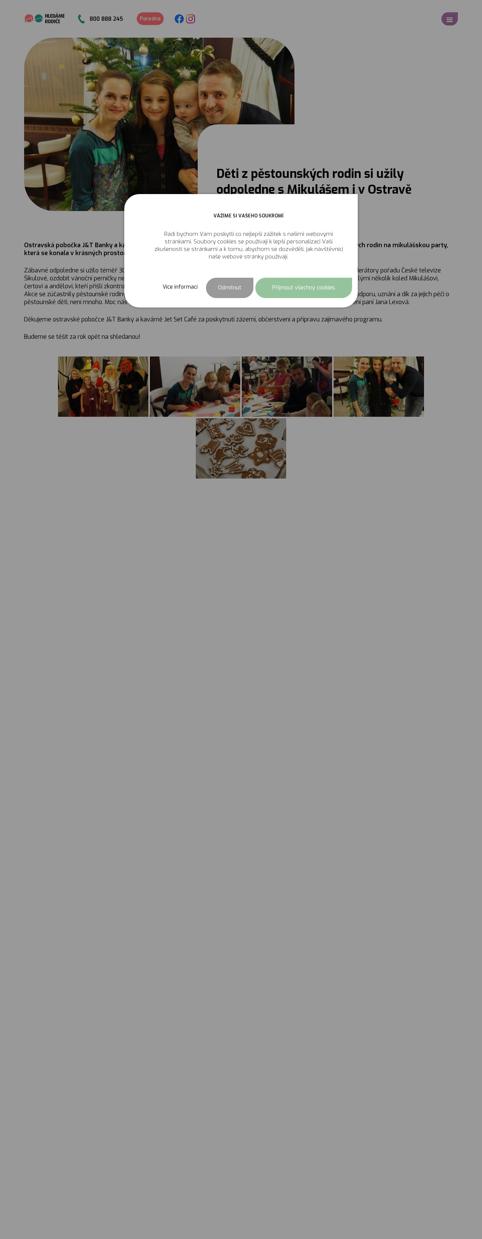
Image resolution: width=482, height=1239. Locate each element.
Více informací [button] (180, 286)
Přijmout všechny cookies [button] (303, 287)
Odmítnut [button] (229, 287)
